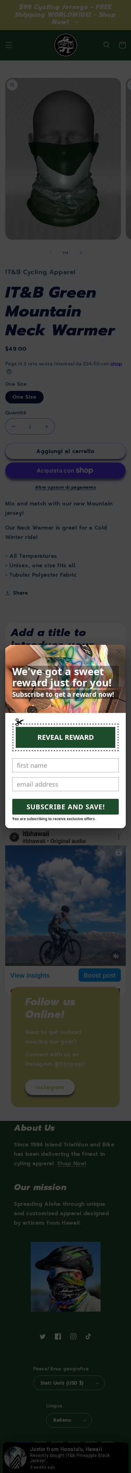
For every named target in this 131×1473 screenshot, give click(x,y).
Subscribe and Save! (66, 806)
